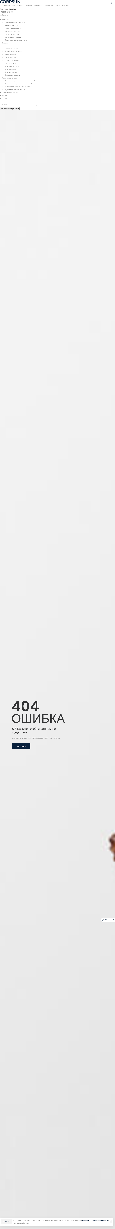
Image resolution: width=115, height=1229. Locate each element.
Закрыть (6, 1221)
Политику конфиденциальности (95, 1220)
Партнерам (49, 5)
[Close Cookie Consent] (111, 1221)
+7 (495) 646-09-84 (7, 12)
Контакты (65, 5)
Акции (58, 5)
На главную (21, 746)
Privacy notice (108, 919)
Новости (29, 5)
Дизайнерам (38, 5)
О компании (5, 5)
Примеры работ (18, 5)
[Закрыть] (111, 3)
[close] (113, 920)
